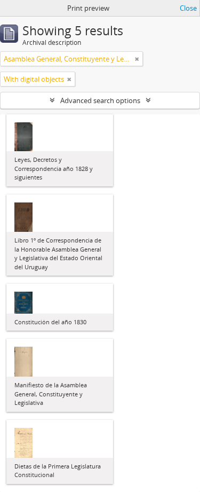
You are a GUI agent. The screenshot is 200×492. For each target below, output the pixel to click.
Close (188, 8)
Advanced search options (100, 100)
